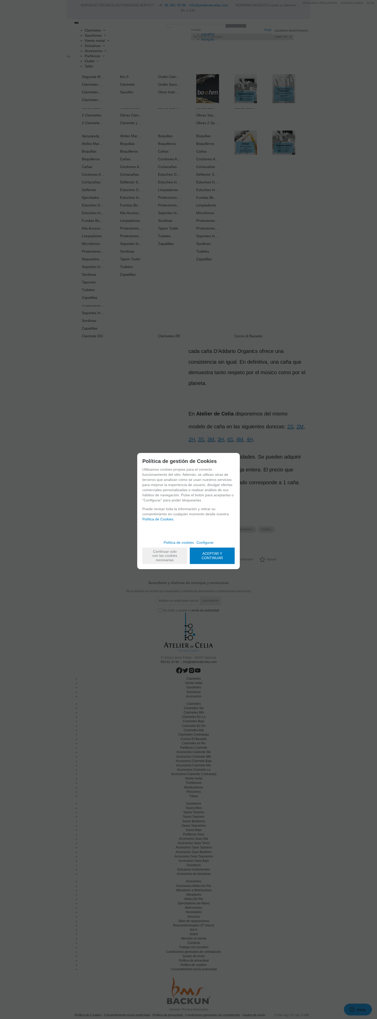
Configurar (205, 542)
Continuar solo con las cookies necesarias (164, 555)
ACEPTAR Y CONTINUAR (212, 555)
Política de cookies (179, 542)
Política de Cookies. (158, 519)
